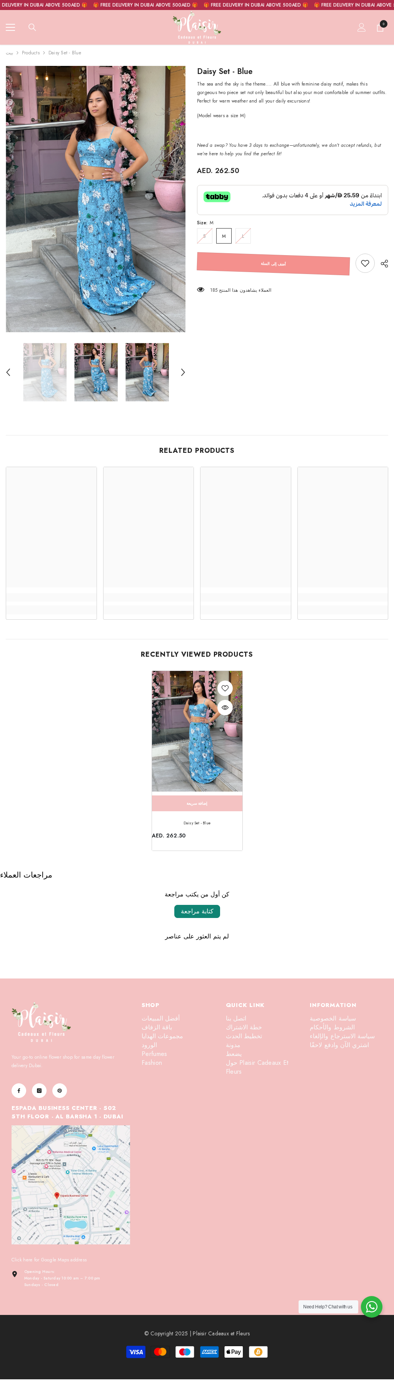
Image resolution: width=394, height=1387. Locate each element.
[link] (365, 263)
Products (31, 52)
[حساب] (361, 27)
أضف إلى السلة (273, 264)
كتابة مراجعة (197, 911)
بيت (9, 52)
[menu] (10, 27)
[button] (8, 372)
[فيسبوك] (19, 1090)
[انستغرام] (39, 1090)
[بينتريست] (59, 1090)
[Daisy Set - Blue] (197, 731)
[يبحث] (32, 27)
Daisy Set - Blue (197, 823)
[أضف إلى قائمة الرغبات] (225, 688)
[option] (95, 199)
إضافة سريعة (197, 803)
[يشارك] (381, 263)
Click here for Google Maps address (49, 1259)
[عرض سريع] (225, 707)
